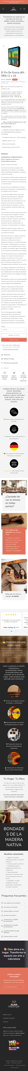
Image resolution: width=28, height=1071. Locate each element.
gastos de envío (15, 81)
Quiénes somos (7, 1014)
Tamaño (3, 326)
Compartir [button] (6, 368)
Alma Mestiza (13, 1061)
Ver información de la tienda (10, 349)
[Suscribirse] (23, 987)
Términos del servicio (20, 1065)
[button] (3, 9)
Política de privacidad (9, 1065)
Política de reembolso (16, 1063)
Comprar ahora (14, 340)
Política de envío (15, 1067)
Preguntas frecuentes (9, 1018)
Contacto (5, 1021)
